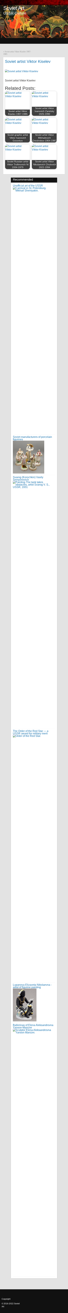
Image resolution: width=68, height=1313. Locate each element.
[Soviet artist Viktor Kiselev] (21, 71)
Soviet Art (13, 8)
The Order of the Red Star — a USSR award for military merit (30, 732)
